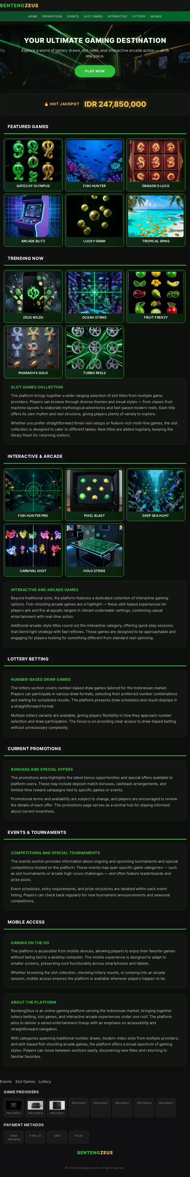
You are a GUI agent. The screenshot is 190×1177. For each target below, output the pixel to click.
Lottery (139, 16)
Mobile (156, 16)
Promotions (52, 16)
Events (73, 16)
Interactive (117, 16)
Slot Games (93, 16)
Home (32, 16)
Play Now (95, 71)
